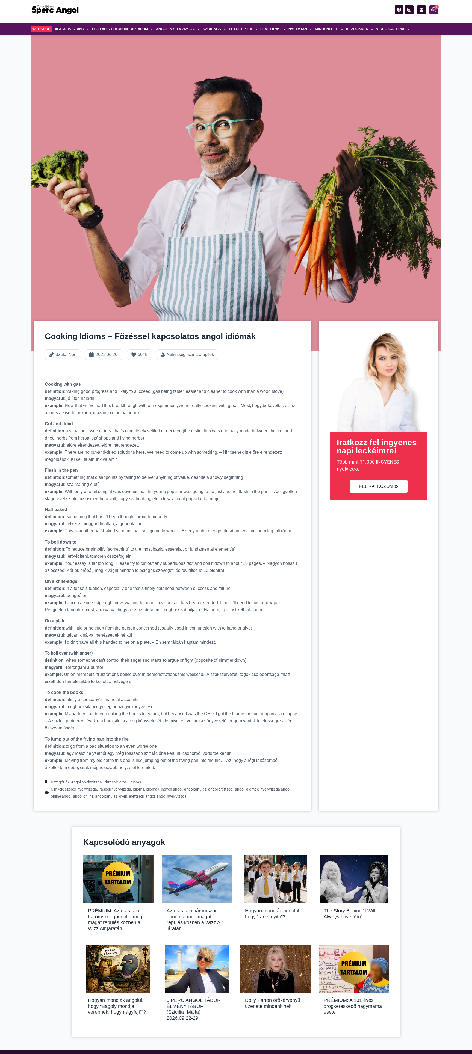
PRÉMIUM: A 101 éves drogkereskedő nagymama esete (353, 1006)
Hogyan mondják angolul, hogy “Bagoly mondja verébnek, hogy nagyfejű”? (117, 1006)
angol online (83, 796)
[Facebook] (399, 9)
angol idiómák (247, 789)
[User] (421, 9)
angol (150, 796)
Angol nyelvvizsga (175, 29)
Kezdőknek (357, 29)
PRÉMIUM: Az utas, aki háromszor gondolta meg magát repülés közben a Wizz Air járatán (115, 919)
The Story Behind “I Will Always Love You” (349, 913)
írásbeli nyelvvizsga (115, 789)
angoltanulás (195, 789)
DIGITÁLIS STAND (69, 29)
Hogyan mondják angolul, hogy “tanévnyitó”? (272, 913)
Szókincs (212, 29)
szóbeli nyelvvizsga (81, 789)
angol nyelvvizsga (172, 796)
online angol (61, 796)
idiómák (152, 789)
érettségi (136, 796)
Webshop (41, 29)
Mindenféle (326, 29)
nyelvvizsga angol (275, 789)
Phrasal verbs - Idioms (122, 782)
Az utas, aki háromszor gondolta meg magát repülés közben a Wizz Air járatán (195, 919)
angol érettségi (220, 789)
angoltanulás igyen (111, 796)
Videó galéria (390, 29)
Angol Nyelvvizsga (86, 782)
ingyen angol (171, 789)
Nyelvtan (297, 29)
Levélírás (270, 29)
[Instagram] (409, 9)
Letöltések (240, 29)
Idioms (138, 789)
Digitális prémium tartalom (120, 29)
